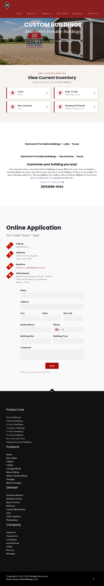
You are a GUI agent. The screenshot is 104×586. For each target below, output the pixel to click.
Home (19, 13)
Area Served (12, 543)
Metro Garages (14, 483)
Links (9, 546)
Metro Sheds (12, 472)
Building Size (27, 336)
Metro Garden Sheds (16, 475)
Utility (9, 465)
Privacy (10, 550)
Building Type (60, 336)
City (22, 313)
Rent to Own (62, 13)
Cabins (9, 461)
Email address (27, 324)
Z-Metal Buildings (14, 431)
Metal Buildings (13, 417)
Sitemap (10, 553)
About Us (32, 13)
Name (23, 290)
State (45, 313)
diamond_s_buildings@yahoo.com (30, 268)
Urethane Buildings (15, 428)
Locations (78, 13)
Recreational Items (15, 438)
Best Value (11, 458)
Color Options (13, 516)
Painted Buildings (14, 421)
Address (24, 301)
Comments (25, 347)
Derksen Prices (14, 498)
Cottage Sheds (13, 468)
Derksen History (14, 495)
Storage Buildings (14, 435)
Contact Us (93, 13)
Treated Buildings (15, 424)
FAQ (8, 513)
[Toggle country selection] (58, 329)
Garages (10, 479)
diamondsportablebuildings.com (22, 579)
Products (47, 13)
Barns (9, 454)
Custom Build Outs (15, 509)
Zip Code (67, 313)
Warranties (12, 520)
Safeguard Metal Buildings (19, 442)
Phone (56, 324)
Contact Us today (48, 182)
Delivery (10, 506)
